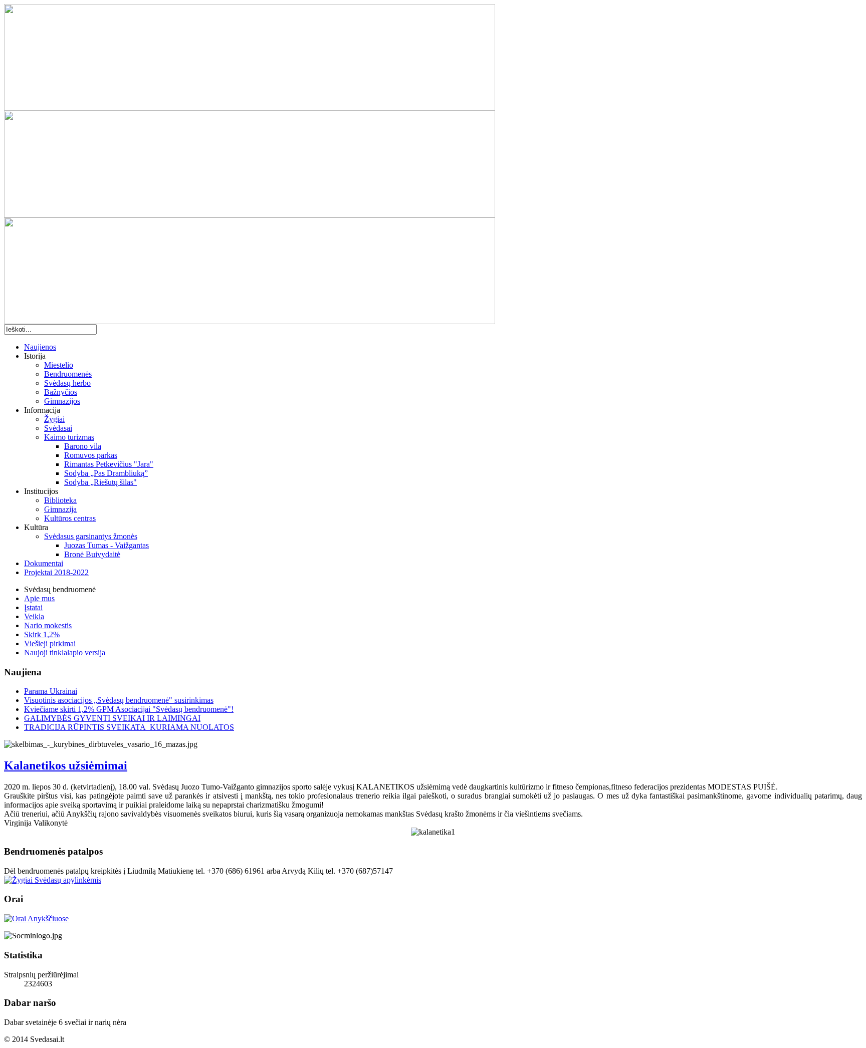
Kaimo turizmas (69, 437)
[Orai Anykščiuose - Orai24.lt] (36, 918)
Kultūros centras (70, 518)
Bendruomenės (68, 374)
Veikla (34, 616)
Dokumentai (43, 563)
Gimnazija (60, 509)
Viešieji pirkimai (50, 643)
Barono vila (82, 446)
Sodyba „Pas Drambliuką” (106, 473)
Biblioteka (60, 500)
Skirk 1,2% (42, 634)
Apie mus (39, 598)
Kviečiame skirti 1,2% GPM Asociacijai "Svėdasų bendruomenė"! (129, 709)
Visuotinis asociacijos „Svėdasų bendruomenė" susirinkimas (118, 700)
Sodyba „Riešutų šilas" (100, 482)
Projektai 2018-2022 (56, 572)
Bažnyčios (60, 392)
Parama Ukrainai (50, 691)
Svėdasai (58, 428)
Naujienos (40, 347)
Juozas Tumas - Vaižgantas (106, 545)
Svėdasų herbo (67, 383)
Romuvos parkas (90, 455)
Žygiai (54, 419)
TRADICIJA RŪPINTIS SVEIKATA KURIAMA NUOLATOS (129, 727)
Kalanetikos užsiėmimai (65, 765)
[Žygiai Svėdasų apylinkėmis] (52, 880)
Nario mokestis (48, 625)
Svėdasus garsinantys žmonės (90, 536)
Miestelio (58, 365)
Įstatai (33, 607)
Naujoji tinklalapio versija (64, 652)
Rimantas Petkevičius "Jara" (108, 464)
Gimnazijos (62, 401)
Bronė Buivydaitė (92, 554)
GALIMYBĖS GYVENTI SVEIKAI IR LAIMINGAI (112, 718)
